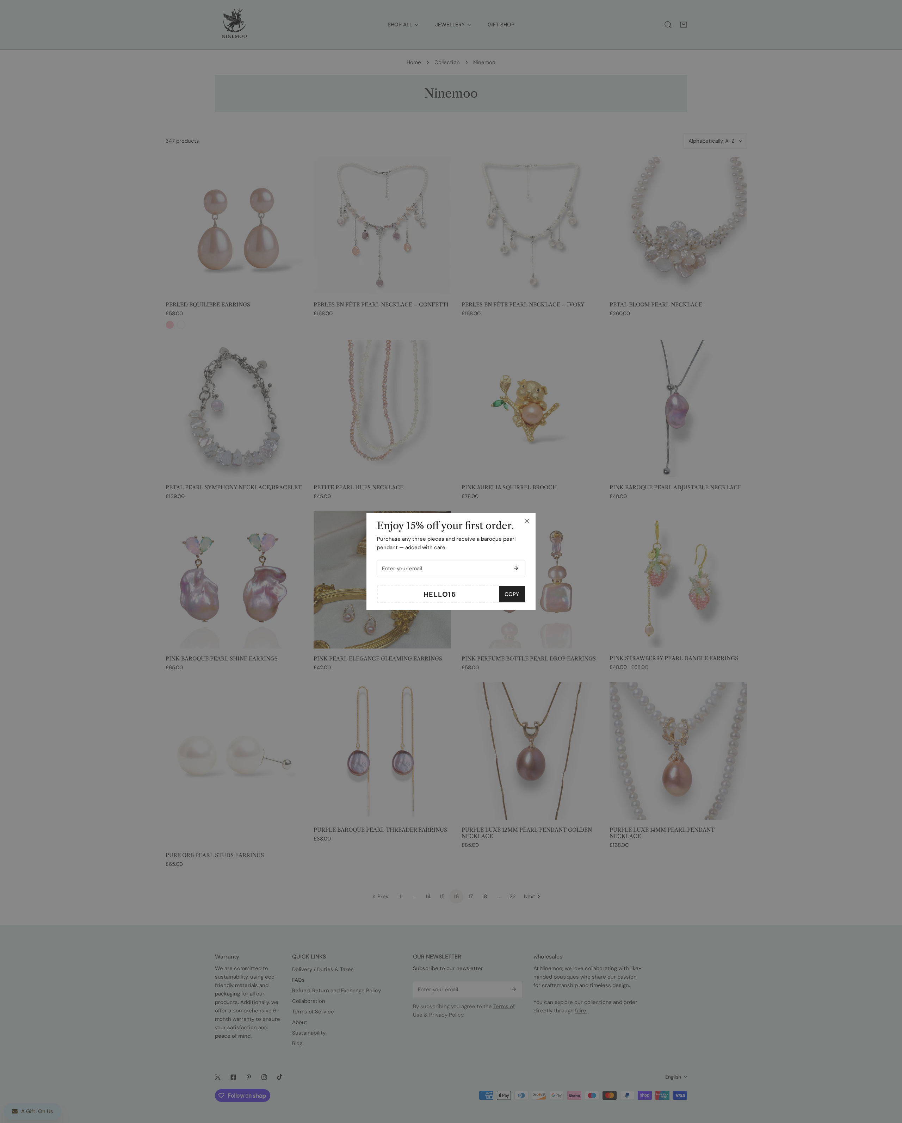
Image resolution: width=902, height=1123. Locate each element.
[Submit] (515, 568)
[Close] (526, 521)
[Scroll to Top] (889, 1086)
